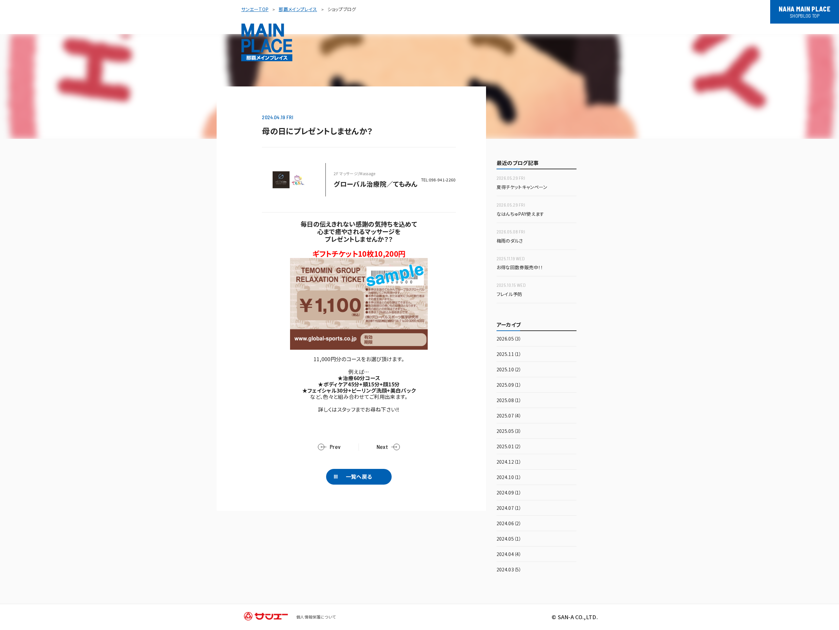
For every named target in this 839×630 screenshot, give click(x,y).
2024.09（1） (509, 493)
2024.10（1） (509, 477)
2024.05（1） (509, 539)
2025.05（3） (509, 431)
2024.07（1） (509, 508)
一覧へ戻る (359, 476)
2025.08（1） (509, 400)
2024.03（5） (509, 570)
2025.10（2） (509, 370)
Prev (335, 446)
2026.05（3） (509, 339)
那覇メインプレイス (298, 9)
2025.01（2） (509, 447)
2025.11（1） (509, 354)
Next (382, 446)
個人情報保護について (316, 617)
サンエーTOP (254, 9)
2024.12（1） (509, 462)
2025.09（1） (509, 385)
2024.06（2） (509, 524)
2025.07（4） (509, 416)
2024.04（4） (509, 554)
